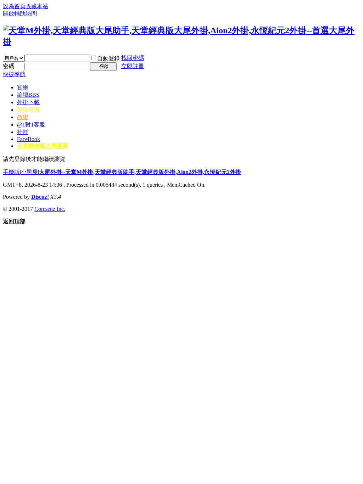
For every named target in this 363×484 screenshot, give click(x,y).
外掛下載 (28, 102)
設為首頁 (14, 6)
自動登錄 (108, 58)
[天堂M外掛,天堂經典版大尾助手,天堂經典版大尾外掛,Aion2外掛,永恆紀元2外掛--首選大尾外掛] (181, 41)
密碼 (8, 66)
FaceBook (28, 139)
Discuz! (40, 197)
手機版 (11, 172)
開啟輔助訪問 (20, 14)
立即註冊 (132, 66)
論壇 (28, 95)
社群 (22, 132)
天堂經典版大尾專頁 (42, 146)
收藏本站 (37, 6)
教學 (22, 117)
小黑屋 (29, 172)
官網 (22, 87)
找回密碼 (132, 58)
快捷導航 (14, 74)
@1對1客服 (31, 125)
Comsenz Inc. (49, 209)
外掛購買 (28, 110)
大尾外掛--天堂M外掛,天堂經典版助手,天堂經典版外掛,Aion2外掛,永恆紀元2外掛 (140, 172)
